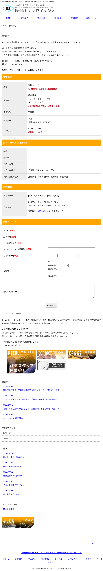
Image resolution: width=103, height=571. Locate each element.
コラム (6, 438)
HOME (8, 18)
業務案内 (24, 18)
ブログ (88, 558)
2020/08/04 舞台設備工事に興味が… (13, 474)
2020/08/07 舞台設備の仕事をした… (13, 464)
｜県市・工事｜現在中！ (51, 552)
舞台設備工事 (8, 509)
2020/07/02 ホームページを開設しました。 (16, 416)
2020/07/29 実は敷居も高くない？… (13, 492)
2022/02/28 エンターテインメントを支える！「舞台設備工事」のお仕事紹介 (30, 397)
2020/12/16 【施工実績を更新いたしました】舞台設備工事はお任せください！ (31, 407)
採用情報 (57, 18)
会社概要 (74, 18)
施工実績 (41, 18)
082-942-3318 (44, 211)
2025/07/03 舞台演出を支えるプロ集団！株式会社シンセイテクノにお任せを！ (31, 388)
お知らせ (7, 432)
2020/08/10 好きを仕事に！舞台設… (13, 455)
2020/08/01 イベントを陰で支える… (13, 483)
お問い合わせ (90, 18)
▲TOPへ (91, 543)
